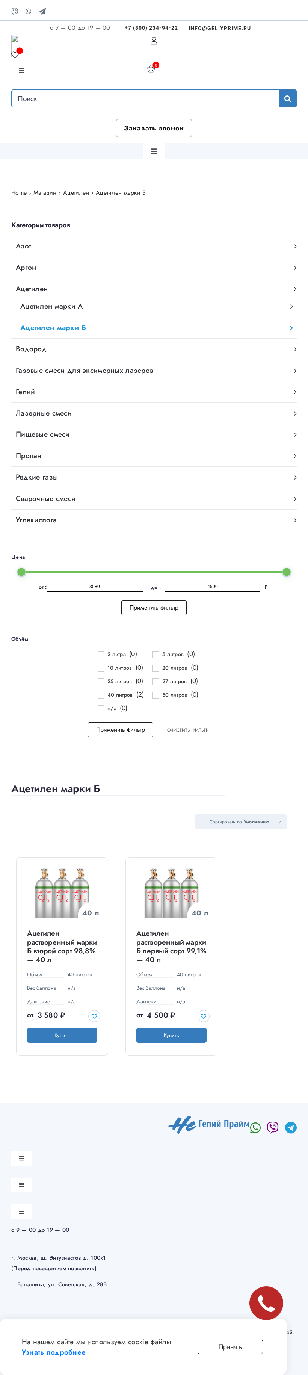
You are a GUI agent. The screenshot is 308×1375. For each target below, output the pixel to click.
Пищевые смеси (43, 434)
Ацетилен (32, 288)
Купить (62, 1035)
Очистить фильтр (187, 730)
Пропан (29, 455)
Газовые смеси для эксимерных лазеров (84, 370)
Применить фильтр (154, 607)
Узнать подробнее (54, 1352)
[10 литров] (101, 668)
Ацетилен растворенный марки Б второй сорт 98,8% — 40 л (62, 946)
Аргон (26, 267)
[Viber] (14, 11)
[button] (94, 1016)
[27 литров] (155, 681)
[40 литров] (101, 695)
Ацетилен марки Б (53, 327)
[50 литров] (155, 695)
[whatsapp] (28, 11)
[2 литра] (101, 654)
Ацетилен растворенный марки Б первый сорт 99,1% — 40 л (171, 946)
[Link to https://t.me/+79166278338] (291, 1128)
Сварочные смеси (45, 498)
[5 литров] (155, 654)
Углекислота (36, 519)
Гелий (25, 391)
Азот (23, 246)
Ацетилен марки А (51, 306)
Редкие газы (37, 477)
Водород (31, 348)
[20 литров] (155, 668)
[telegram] (42, 11)
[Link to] (273, 1128)
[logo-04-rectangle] (208, 1119)
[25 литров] (101, 681)
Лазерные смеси (44, 413)
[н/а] (101, 708)
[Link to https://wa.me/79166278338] (255, 1128)
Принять (230, 1347)
